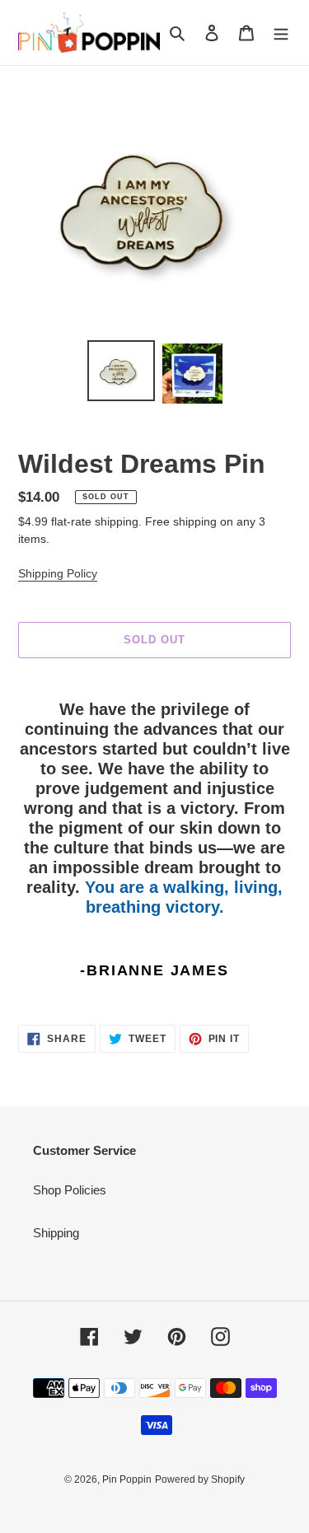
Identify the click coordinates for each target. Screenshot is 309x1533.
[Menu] (281, 32)
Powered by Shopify (200, 1479)
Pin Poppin (127, 1479)
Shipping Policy (57, 573)
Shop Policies (69, 1190)
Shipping (56, 1233)
